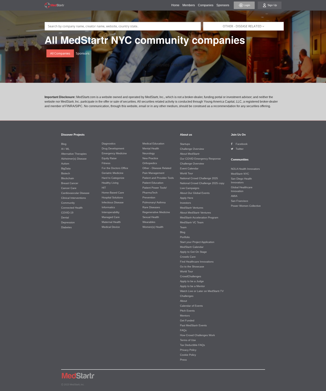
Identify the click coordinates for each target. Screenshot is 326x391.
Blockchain (67, 178)
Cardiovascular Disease (75, 192)
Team (183, 227)
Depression (68, 222)
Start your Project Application (197, 242)
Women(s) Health (152, 226)
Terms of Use (188, 340)
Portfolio (185, 237)
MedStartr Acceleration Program (199, 217)
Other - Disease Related (156, 168)
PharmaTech (150, 192)
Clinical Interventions (73, 197)
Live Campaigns (189, 188)
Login (246, 5)
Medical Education (153, 143)
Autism (65, 163)
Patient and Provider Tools (158, 177)
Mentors (185, 315)
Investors (185, 202)
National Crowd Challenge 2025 (199, 178)
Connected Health (72, 207)
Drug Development (113, 148)
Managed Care (111, 217)
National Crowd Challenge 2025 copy (202, 183)
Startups (185, 143)
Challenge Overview (192, 148)
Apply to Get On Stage (193, 251)
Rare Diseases (151, 207)
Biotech (65, 173)
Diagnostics (108, 143)
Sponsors (222, 5)
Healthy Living (110, 182)
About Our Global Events (195, 192)
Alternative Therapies (74, 153)
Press (183, 359)
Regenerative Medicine (156, 212)
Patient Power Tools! (154, 187)
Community (68, 202)
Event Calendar (189, 168)
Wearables (148, 222)
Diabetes (66, 227)
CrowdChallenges (190, 276)
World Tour (186, 173)
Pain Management (153, 172)
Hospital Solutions (112, 197)
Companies (205, 5)
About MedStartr (190, 153)
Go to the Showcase (192, 266)
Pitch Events (187, 310)
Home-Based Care (113, 192)
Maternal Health (111, 222)
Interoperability (110, 212)
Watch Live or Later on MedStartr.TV (202, 291)
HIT (104, 187)
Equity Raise (109, 158)
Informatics (108, 207)
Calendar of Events (191, 305)
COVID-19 (67, 212)
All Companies (60, 53)
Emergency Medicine (114, 153)
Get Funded (187, 320)
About (183, 300)
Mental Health (150, 148)
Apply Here (186, 197)
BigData (66, 168)
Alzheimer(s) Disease (74, 158)
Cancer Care (68, 188)
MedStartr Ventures (191, 207)
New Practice (150, 158)
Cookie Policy (188, 354)
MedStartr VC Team (192, 222)
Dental (65, 217)
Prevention (148, 197)
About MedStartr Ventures (195, 212)
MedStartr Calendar (192, 246)
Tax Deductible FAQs (192, 344)
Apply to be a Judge (192, 281)
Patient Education (152, 182)
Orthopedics (149, 163)
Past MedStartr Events (193, 325)
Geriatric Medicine (112, 172)
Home (175, 5)
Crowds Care (188, 256)
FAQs (183, 330)
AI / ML (65, 148)
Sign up (272, 5)
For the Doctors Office (115, 168)
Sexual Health (150, 217)
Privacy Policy (188, 349)
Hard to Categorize (113, 177)
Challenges (186, 295)
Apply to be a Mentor (192, 286)
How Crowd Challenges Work (197, 335)
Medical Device (111, 226)
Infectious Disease (113, 202)
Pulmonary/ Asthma (154, 202)
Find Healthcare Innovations (197, 261)
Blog (63, 143)
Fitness (106, 163)
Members (188, 5)
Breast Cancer (69, 183)
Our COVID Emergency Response (200, 158)
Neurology (148, 153)
